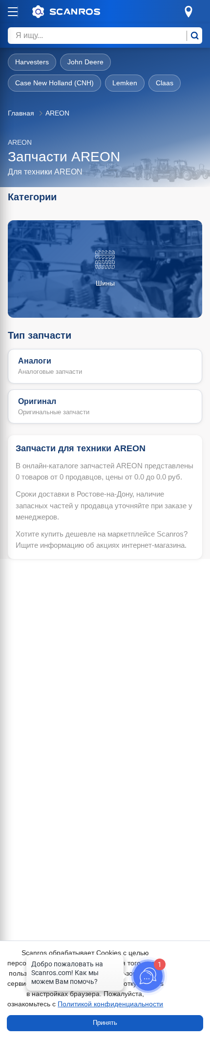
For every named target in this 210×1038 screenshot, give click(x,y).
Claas (164, 83)
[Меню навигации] (13, 12)
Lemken (124, 83)
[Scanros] (81, 11)
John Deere (85, 62)
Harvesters (32, 62)
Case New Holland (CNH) (54, 83)
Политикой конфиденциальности (110, 1004)
